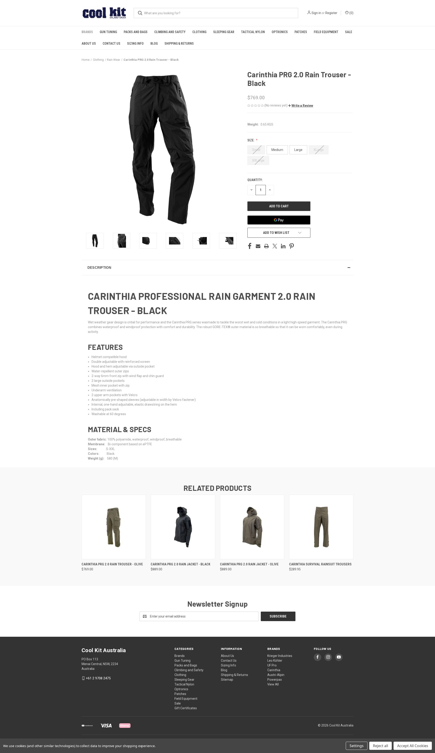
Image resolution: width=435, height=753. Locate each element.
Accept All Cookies (412, 745)
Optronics (280, 32)
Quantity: (255, 180)
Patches (301, 32)
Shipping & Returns (179, 43)
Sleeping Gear (223, 32)
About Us (89, 43)
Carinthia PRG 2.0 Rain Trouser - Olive (112, 564)
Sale (348, 32)
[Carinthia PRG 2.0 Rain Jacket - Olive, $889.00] (252, 527)
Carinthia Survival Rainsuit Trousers (320, 564)
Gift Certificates (185, 708)
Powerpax (274, 679)
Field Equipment (326, 32)
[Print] (266, 246)
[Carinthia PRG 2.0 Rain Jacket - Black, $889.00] (183, 527)
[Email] (258, 246)
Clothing (199, 32)
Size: (251, 140)
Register (331, 13)
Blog (154, 43)
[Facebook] (249, 246)
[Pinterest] (291, 246)
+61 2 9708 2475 (98, 678)
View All (273, 684)
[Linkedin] (283, 246)
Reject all (380, 745)
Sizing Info (135, 43)
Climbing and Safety (170, 32)
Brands (87, 32)
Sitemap (227, 679)
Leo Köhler (274, 660)
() (351, 13)
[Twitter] (275, 246)
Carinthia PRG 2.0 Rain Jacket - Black (180, 564)
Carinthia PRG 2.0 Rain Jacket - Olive (249, 564)
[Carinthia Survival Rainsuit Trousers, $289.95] (321, 527)
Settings (357, 745)
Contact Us (111, 43)
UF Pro (272, 665)
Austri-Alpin (275, 675)
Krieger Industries (279, 656)
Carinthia (273, 670)
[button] (300, 105)
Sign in (316, 13)
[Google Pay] (278, 220)
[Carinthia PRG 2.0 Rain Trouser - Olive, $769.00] (113, 527)
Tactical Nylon (253, 32)
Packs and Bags (135, 32)
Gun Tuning (108, 32)
